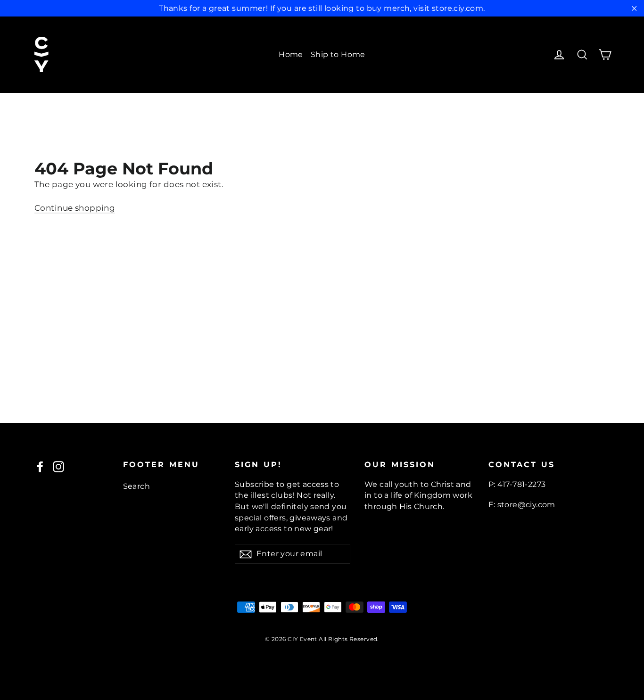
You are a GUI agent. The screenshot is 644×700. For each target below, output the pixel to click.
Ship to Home (338, 54)
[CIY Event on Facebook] (40, 467)
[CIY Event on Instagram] (58, 467)
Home (291, 54)
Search (136, 486)
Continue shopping (74, 208)
